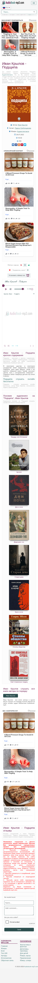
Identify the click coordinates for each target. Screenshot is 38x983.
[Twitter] (25, 144)
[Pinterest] (22, 144)
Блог (3, 951)
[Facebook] (16, 144)
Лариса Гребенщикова (23, 128)
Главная (4, 946)
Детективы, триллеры (24, 950)
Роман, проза (25, 956)
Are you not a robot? (11, 917)
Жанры (4, 948)
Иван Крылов (22, 125)
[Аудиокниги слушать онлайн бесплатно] (13, 2)
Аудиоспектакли (7, 75)
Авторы (4, 956)
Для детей (24, 953)
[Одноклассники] (19, 144)
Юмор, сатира (25, 960)
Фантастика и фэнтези (25, 945)
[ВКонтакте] (13, 144)
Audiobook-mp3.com (31, 966)
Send (19, 929)
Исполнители (6, 958)
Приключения (25, 958)
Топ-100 (4, 953)
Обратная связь (7, 960)
